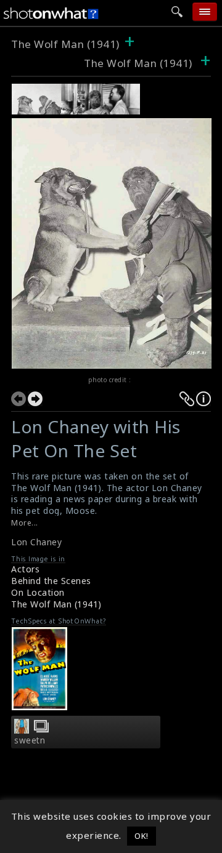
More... (24, 523)
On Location (38, 592)
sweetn (29, 740)
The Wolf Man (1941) (65, 44)
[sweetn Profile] (21, 730)
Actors (25, 569)
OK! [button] (141, 835)
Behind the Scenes (51, 581)
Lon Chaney (36, 542)
